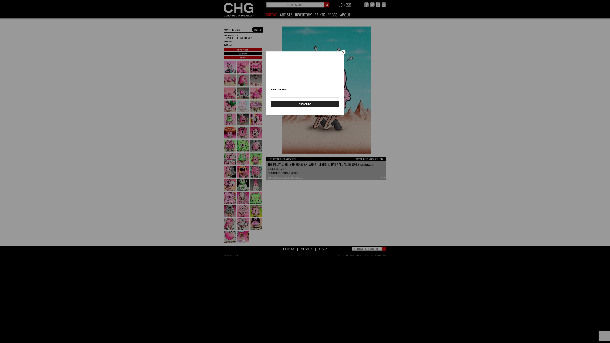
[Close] (343, 52)
